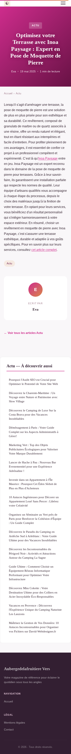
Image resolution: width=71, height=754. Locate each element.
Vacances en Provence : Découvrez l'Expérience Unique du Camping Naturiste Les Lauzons (35, 610)
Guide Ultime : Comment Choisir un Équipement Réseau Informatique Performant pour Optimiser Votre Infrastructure (31, 573)
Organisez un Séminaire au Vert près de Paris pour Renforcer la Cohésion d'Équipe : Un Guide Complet (35, 519)
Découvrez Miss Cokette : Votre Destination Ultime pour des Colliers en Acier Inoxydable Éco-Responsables (33, 592)
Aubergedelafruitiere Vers (27, 668)
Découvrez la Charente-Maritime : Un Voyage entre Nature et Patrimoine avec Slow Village (33, 397)
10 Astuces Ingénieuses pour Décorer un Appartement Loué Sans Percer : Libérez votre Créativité (34, 501)
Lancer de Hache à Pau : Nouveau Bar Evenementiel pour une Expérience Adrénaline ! (32, 466)
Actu (35, 25)
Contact (9, 729)
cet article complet (44, 249)
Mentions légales (14, 722)
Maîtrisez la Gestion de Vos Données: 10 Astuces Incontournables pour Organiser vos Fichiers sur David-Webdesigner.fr (34, 627)
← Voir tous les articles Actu (23, 332)
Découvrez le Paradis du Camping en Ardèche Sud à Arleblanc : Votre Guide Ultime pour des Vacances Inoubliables (33, 536)
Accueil (8, 93)
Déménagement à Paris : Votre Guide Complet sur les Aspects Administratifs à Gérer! (33, 432)
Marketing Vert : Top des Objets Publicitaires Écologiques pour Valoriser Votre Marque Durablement (33, 449)
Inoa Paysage (48, 158)
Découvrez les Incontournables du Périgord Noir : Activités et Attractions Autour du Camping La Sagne (32, 553)
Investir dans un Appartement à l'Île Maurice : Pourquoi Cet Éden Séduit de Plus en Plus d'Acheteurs (33, 484)
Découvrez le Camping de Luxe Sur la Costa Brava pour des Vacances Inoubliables (32, 414)
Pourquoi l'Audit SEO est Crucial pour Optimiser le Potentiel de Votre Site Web (33, 382)
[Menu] (63, 3)
